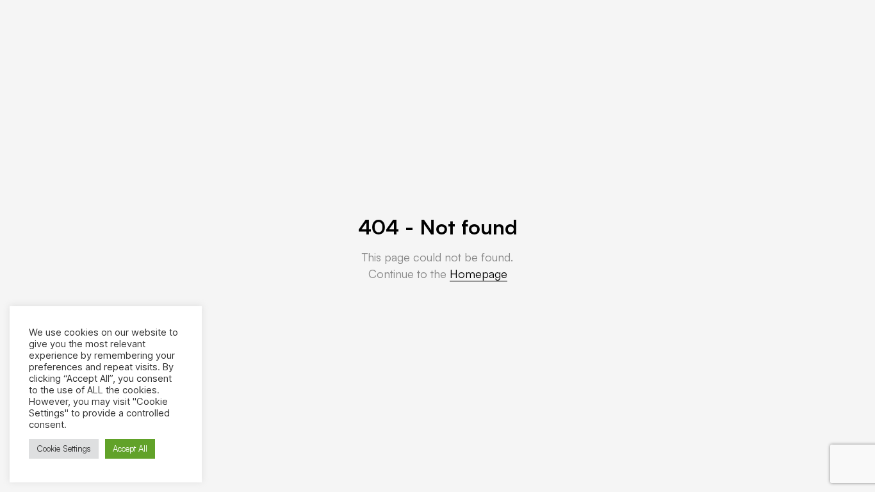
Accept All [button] (130, 448)
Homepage (478, 273)
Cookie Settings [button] (64, 448)
